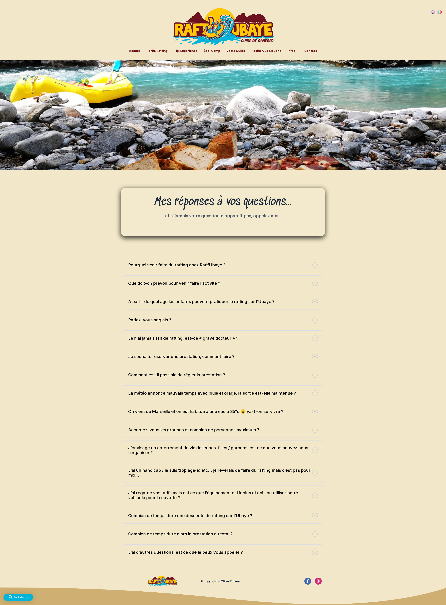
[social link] (307, 581)
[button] (223, 265)
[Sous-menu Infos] (297, 51)
